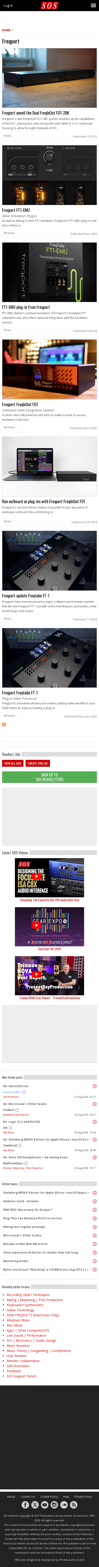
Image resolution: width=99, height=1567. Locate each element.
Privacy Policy (83, 1497)
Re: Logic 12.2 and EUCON (21, 1122)
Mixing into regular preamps (24, 1227)
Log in (8, 5)
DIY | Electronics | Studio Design (31, 1340)
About (11, 1497)
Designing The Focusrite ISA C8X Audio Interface (49, 899)
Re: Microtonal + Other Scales (25, 1104)
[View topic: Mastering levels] (95, 1261)
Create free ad (38, 763)
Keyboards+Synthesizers (16, 1114)
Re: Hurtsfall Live (16, 1086)
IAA (5, 1128)
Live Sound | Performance (26, 1335)
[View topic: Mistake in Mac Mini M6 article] (95, 1244)
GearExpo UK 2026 (49, 948)
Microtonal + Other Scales (22, 1235)
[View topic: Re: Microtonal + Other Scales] (95, 1104)
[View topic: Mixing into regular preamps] (95, 1227)
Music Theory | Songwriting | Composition (39, 1350)
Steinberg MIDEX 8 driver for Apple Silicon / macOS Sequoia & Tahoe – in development (48, 1193)
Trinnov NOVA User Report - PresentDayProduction (49, 997)
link (49, 94)
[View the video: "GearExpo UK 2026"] (49, 926)
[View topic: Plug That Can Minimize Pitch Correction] (95, 1218)
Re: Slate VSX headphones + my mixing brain (35, 1157)
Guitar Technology (20, 1310)
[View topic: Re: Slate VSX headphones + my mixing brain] (95, 1157)
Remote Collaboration (23, 1361)
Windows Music (18, 1320)
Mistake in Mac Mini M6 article (25, 1244)
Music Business (18, 1345)
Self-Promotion (11, 1096)
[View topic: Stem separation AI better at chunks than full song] (95, 1253)
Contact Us (27, 1497)
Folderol (8, 1110)
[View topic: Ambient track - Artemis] (95, 1201)
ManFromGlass (13, 1163)
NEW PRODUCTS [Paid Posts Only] (33, 1315)
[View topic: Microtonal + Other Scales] (95, 1235)
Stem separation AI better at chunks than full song (40, 1252)
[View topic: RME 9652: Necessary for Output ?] (95, 1210)
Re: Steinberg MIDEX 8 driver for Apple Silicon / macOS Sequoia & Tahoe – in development (48, 1139)
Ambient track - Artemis (21, 1201)
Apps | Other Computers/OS (28, 1330)
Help (66, 1497)
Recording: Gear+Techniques (28, 1295)
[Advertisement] (49, 817)
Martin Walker (12, 1092)
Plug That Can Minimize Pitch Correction (32, 1218)
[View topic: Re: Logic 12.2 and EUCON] (95, 1122)
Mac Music (8, 1132)
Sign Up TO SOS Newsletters (49, 777)
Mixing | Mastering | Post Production (23, 1168)
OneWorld (10, 1145)
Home (6, 30)
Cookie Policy (49, 1497)
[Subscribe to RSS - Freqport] (49, 727)
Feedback (14, 1371)
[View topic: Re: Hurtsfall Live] (95, 1086)
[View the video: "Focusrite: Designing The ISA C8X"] (49, 878)
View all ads (12, 763)
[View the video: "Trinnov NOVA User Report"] (49, 975)
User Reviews (17, 1356)
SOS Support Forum (21, 1376)
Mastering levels (15, 1261)
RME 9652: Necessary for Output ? (27, 1210)
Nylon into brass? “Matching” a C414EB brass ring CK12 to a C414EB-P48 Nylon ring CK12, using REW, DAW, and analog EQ (48, 1270)
